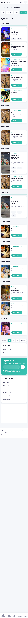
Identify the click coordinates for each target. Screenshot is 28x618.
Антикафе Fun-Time (17, 65)
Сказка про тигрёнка (18, 228)
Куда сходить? (7, 349)
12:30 (13, 168)
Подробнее (16, 54)
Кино (14, 616)
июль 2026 (6, 385)
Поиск (25, 616)
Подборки (20, 616)
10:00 (13, 39)
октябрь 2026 (6, 395)
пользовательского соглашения (12, 371)
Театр (16, 12)
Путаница (14, 92)
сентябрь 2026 (7, 392)
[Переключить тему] (25, 2)
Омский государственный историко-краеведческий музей (18, 162)
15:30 (13, 171)
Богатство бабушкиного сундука (15, 157)
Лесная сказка (16, 326)
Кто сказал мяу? (17, 269)
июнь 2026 (6, 382)
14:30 (19, 168)
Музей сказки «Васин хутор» (18, 80)
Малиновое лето (17, 77)
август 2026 (6, 389)
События (9, 616)
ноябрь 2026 (6, 399)
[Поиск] (21, 2)
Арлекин (15, 34)
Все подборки (6, 353)
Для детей (9, 7)
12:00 (19, 39)
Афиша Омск (5, 2)
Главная (3, 7)
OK (23, 367)
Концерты (9, 12)
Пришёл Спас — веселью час (16, 289)
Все (3, 12)
